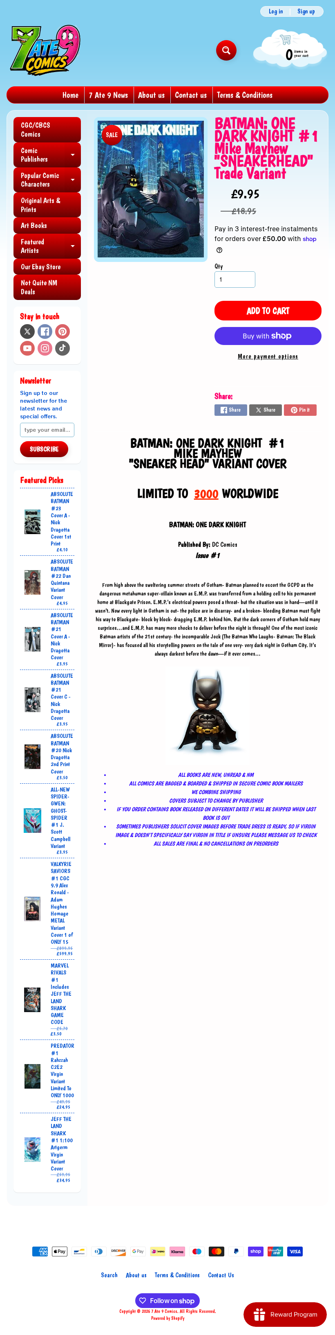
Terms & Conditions (244, 95)
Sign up (306, 11)
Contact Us (221, 1275)
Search (109, 1275)
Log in (276, 11)
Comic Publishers (51, 155)
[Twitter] (27, 331)
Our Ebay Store (40, 266)
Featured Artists (51, 246)
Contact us (191, 95)
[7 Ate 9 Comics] (44, 50)
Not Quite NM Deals (39, 287)
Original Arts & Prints (40, 205)
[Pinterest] (62, 331)
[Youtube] (27, 348)
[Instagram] (45, 348)
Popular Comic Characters (51, 180)
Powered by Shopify (167, 1318)
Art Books (34, 225)
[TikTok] (62, 348)
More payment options (268, 356)
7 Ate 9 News (108, 95)
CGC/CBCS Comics (35, 129)
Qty (218, 266)
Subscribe (44, 449)
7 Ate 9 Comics (164, 1311)
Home (70, 95)
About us (151, 95)
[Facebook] (45, 331)
